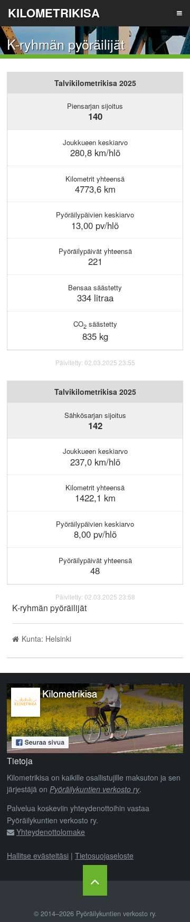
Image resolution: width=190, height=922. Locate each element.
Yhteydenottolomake (50, 831)
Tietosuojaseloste (104, 855)
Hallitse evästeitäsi (38, 855)
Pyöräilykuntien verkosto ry (94, 789)
